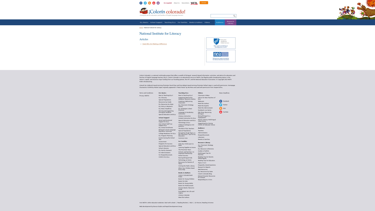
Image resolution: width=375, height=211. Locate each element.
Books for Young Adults (185, 183)
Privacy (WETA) (144, 95)
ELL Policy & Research (166, 106)
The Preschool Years (184, 149)
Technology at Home (184, 160)
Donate (204, 2)
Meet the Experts (203, 105)
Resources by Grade (165, 102)
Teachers (201, 130)
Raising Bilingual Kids (185, 158)
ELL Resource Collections (206, 149)
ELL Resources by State (166, 104)
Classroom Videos (203, 95)
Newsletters (185, 3)
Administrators (202, 132)
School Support (156, 22)
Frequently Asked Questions (207, 165)
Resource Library (230, 22)
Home (141, 27)
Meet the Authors (183, 197)
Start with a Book (170, 202)
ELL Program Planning (165, 135)
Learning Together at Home (187, 147)
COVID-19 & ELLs (164, 157)
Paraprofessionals (203, 135)
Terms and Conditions (146, 93)
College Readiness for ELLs (167, 133)
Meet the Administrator (205, 108)
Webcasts (201, 101)
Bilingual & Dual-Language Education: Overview (167, 130)
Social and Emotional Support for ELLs (165, 121)
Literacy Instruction (184, 116)
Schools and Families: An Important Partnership (186, 152)
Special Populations (165, 100)
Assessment (162, 141)
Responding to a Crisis (205, 179)
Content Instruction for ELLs (187, 118)
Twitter (145, 3)
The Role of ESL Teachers (186, 128)
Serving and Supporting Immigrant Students (166, 111)
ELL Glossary (163, 97)
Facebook (140, 3)
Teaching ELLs (170, 22)
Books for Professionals (185, 185)
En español (168, 3)
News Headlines (224, 93)
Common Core (183, 138)
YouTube (153, 3)
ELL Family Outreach (165, 150)
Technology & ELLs (184, 122)
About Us (177, 3)
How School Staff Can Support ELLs (165, 124)
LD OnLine (198, 202)
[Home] (163, 13)
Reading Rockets (182, 202)
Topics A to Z (202, 163)
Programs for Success (165, 144)
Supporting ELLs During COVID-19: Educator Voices (206, 124)
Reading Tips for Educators (206, 160)
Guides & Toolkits (203, 151)
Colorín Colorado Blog (205, 174)
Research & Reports (204, 167)
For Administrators (164, 152)
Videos (207, 22)
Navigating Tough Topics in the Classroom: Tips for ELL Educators (187, 134)
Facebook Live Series (204, 110)
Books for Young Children (186, 179)
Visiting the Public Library (186, 166)
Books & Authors (195, 22)
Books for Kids (183, 181)
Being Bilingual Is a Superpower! (204, 116)
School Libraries (164, 148)
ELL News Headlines (165, 108)
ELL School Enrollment (166, 127)
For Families (182, 22)
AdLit (191, 202)
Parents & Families (204, 139)
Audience (219, 22)
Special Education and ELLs (167, 114)
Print (158, 3)
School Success (183, 155)
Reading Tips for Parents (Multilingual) (205, 157)
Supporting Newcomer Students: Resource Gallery (187, 98)
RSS (149, 3)
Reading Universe (207, 202)
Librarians (201, 137)
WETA (194, 3)
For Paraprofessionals (165, 155)
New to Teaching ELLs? (166, 95)
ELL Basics (144, 22)
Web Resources (203, 169)
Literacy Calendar (184, 195)
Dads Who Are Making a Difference (155, 44)
